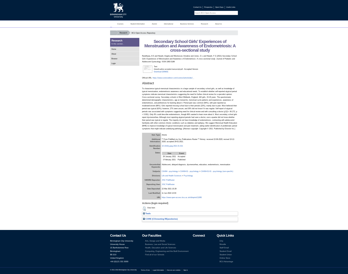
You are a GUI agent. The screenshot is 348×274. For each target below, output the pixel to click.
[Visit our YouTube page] (184, 8)
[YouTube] (202, 241)
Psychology (188, 176)
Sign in (185, 270)
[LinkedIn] (194, 244)
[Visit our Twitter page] (181, 8)
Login (113, 63)
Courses (120, 24)
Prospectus (208, 7)
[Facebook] (194, 241)
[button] (144, 209)
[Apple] (194, 251)
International (168, 24)
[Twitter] (198, 241)
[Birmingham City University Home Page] (111, 24)
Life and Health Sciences (171, 176)
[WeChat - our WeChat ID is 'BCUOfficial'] (198, 248)
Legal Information (158, 270)
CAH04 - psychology (170, 171)
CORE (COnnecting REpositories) (161, 219)
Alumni (154, 24)
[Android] (198, 251)
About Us (218, 24)
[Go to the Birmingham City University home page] (118, 10)
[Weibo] (194, 248)
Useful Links (230, 7)
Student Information (137, 24)
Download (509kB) (161, 72)
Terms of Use (145, 270)
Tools (148, 213)
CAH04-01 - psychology (189, 171)
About (113, 54)
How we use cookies (174, 270)
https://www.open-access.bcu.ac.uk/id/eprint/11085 (182, 197)
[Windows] (202, 251)
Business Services (187, 24)
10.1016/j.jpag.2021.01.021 (172, 146)
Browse (114, 59)
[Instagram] (198, 244)
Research (204, 24)
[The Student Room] (202, 248)
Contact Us (197, 7)
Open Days (219, 7)
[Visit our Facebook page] (178, 8)
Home (113, 49)
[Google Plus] (202, 244)
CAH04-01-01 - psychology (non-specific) (217, 171)
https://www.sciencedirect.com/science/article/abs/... (173, 78)
